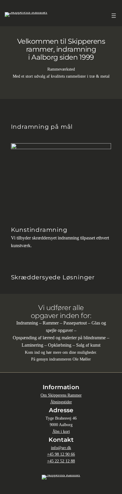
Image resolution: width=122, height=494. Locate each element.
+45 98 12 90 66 (61, 454)
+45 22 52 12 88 (61, 461)
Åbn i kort (61, 431)
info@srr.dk (61, 447)
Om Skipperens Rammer (61, 395)
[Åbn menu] (113, 15)
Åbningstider (61, 402)
